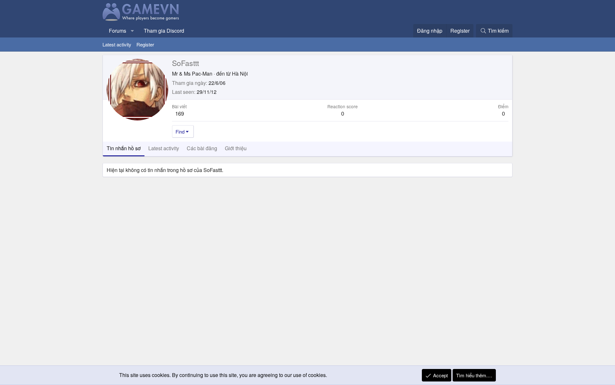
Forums (117, 30)
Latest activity (116, 44)
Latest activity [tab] (163, 148)
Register (145, 44)
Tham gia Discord (164, 30)
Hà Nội (240, 73)
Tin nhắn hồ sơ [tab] (124, 148)
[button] (132, 30)
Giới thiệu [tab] (236, 148)
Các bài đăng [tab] (202, 148)
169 (179, 113)
